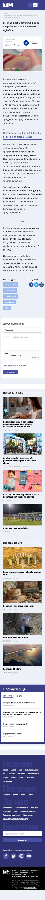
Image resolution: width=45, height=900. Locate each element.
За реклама (7, 811)
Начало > (6, 14)
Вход (35, 5)
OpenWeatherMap (30, 888)
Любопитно (30, 777)
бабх (7, 308)
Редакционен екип (22, 807)
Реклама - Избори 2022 (28, 811)
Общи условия (28, 815)
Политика (11, 774)
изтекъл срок (10, 296)
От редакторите (33, 774)
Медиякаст (21, 774)
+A (13, 45)
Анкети (15, 794)
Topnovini (6, 872)
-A (19, 45)
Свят (20, 770)
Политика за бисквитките (11, 815)
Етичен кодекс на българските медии (15, 819)
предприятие (10, 284)
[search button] (30, 5)
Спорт (21, 777)
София (5, 777)
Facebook (6, 856)
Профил (30, 794)
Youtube (29, 856)
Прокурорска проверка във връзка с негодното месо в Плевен (22, 134)
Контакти (34, 807)
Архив (23, 794)
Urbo (15, 811)
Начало (5, 770)
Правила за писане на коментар (14, 366)
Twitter (13, 856)
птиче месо (10, 290)
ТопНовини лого (8, 5)
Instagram (21, 856)
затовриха (9, 302)
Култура (13, 777)
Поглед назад (7, 781)
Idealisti (13, 770)
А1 (4, 774)
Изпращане (10, 372)
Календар (6, 794)
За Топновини (7, 807)
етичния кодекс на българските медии (25, 876)
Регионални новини (31, 770)
